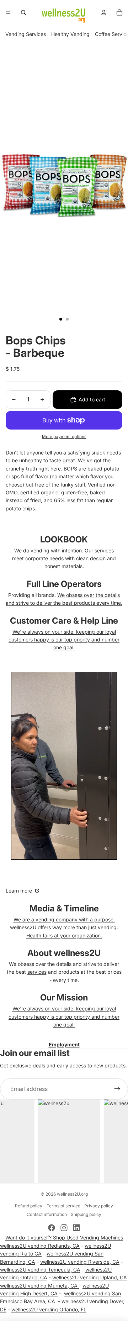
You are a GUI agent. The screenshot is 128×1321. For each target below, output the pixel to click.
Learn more (19, 891)
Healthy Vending (70, 34)
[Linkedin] (76, 1227)
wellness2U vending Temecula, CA (40, 1270)
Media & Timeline (64, 908)
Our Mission (64, 997)
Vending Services (25, 34)
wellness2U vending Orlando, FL (48, 1309)
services (37, 972)
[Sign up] (117, 1089)
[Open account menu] (104, 12)
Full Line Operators (64, 584)
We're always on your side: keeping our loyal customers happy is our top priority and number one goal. (64, 640)
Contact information (47, 1214)
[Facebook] (51, 1227)
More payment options (64, 436)
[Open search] (23, 12)
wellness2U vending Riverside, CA (79, 1262)
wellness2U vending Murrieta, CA (39, 1286)
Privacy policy (98, 1205)
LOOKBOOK (64, 539)
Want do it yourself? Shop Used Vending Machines (64, 1237)
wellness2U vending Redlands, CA (40, 1246)
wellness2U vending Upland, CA (89, 1277)
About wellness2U (64, 953)
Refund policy (28, 1205)
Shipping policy (86, 1214)
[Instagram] (64, 1227)
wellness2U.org (72, 1194)
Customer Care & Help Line (64, 620)
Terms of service (63, 1205)
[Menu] (8, 12)
